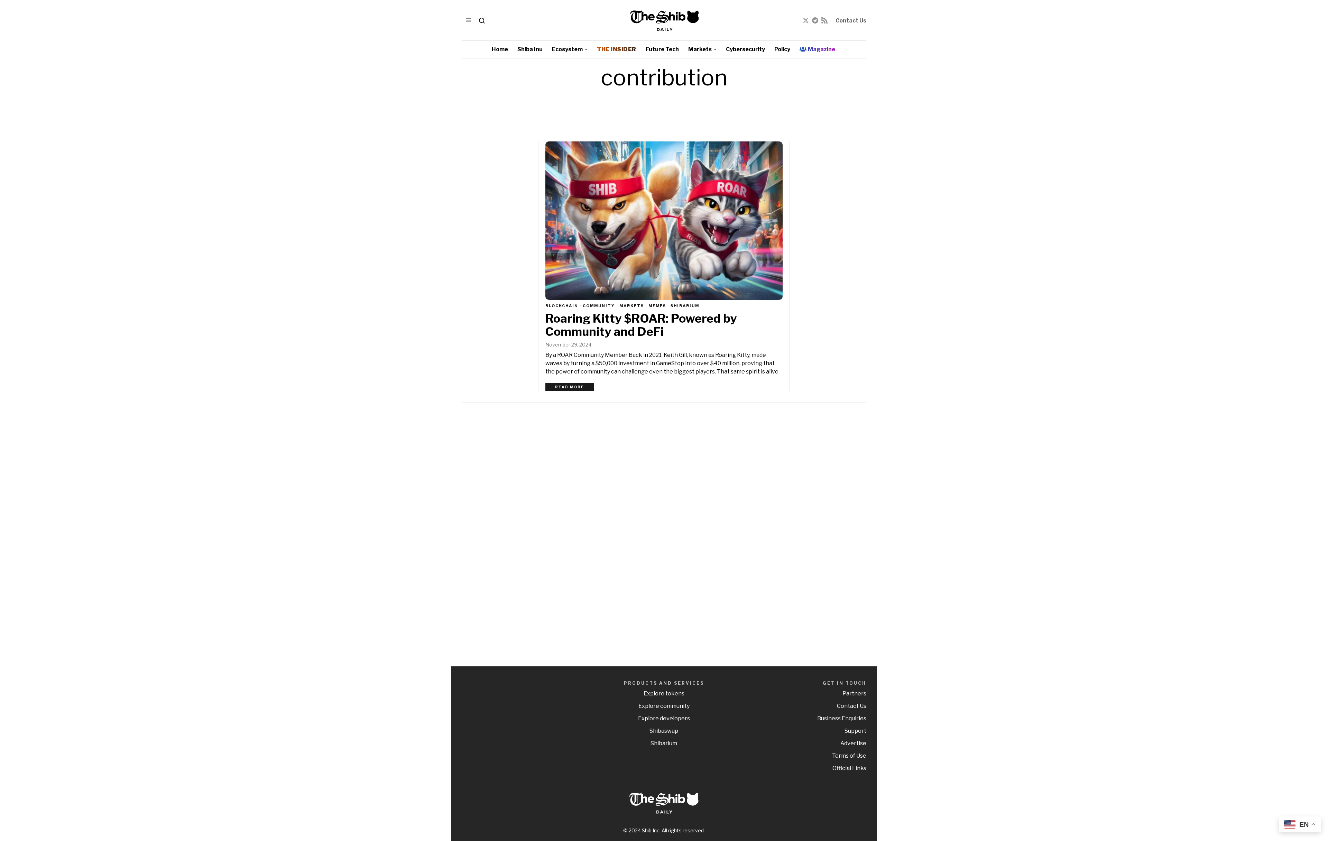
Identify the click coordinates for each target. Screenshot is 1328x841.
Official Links (849, 768)
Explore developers (664, 718)
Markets (631, 305)
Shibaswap (663, 731)
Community (599, 305)
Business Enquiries (841, 718)
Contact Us (851, 20)
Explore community (664, 706)
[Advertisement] (817, 517)
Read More (569, 387)
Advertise (853, 743)
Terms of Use (849, 755)
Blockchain (561, 305)
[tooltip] (806, 20)
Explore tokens (664, 693)
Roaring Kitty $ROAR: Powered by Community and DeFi (641, 325)
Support (855, 731)
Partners (854, 693)
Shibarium (685, 305)
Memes (657, 305)
